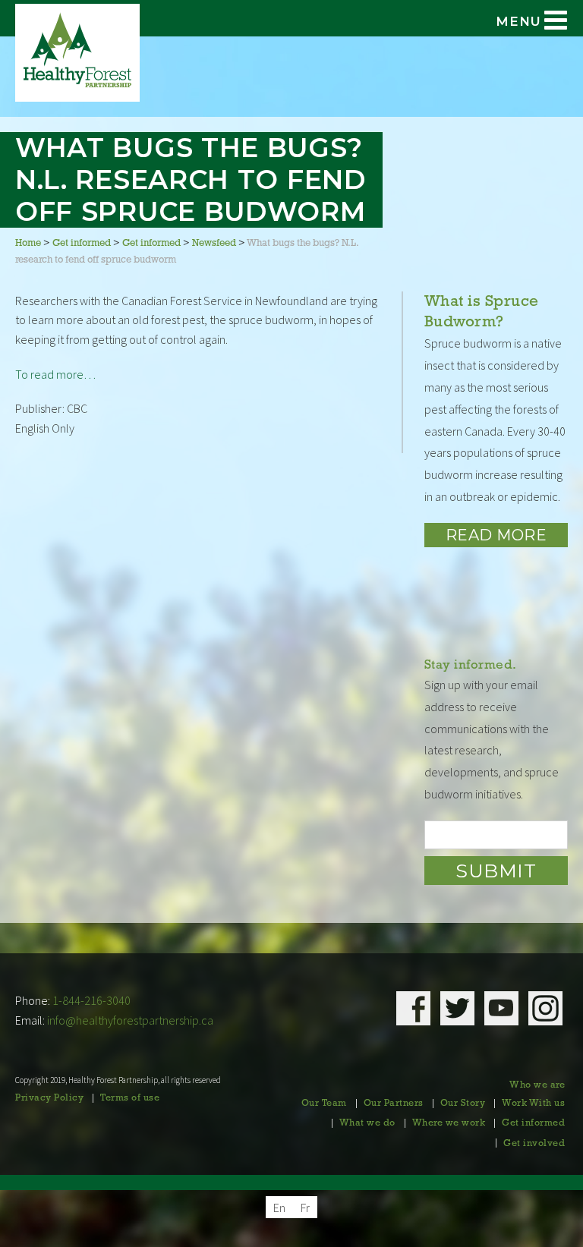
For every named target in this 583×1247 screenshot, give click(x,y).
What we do (367, 1123)
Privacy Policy (49, 1098)
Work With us (533, 1103)
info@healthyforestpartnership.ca (130, 1020)
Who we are (537, 1085)
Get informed (533, 1123)
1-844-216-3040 (91, 1000)
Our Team (324, 1103)
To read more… (55, 374)
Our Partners (394, 1103)
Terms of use (129, 1098)
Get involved (534, 1143)
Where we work (449, 1123)
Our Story (463, 1103)
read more (496, 535)
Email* (496, 834)
